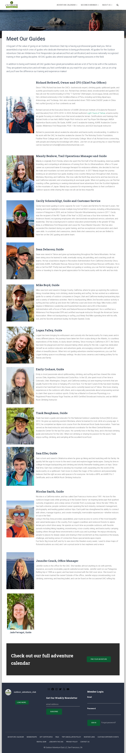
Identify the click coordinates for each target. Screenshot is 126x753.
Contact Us (84, 742)
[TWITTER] (60, 690)
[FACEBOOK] (52, 690)
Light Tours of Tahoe (96, 113)
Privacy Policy (72, 742)
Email (89, 697)
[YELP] (64, 690)
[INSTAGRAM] (56, 690)
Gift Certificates (46, 737)
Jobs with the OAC (56, 742)
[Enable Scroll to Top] (121, 748)
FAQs (57, 737)
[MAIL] (48, 690)
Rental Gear (41, 742)
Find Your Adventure (99, 659)
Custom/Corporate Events (108, 737)
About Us (106, 5)
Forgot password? (108, 723)
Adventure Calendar (66, 5)
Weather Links (89, 737)
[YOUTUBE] (67, 690)
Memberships (32, 737)
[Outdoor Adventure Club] (11, 5)
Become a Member (89, 5)
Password (91, 708)
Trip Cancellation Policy (71, 737)
